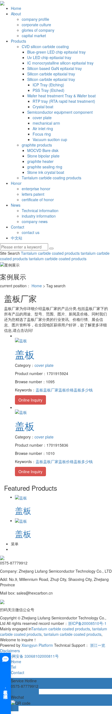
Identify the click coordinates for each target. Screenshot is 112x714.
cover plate (42, 117)
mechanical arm (46, 123)
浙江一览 (97, 645)
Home (16, 8)
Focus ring (42, 134)
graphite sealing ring (44, 166)
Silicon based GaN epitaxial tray (54, 68)
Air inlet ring (43, 128)
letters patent (33, 194)
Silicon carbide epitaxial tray (51, 74)
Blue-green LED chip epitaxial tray (56, 52)
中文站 (16, 238)
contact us (30, 232)
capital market (34, 35)
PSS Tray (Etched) (48, 90)
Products (18, 41)
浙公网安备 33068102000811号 (31, 656)
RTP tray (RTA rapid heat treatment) (64, 101)
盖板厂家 (50, 390)
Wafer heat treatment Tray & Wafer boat (61, 95)
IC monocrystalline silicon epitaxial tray (60, 63)
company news (35, 221)
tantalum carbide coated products (57, 258)
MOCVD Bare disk (42, 150)
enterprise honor (36, 188)
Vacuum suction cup (50, 139)
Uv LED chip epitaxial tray (49, 57)
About (16, 13)
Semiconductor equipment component (60, 112)
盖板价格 (66, 390)
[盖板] (21, 340)
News (15, 205)
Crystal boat (43, 106)
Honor (16, 183)
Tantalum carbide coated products (50, 253)
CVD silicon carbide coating (45, 46)
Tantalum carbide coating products (51, 177)
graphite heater (40, 161)
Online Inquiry (30, 400)
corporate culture (36, 24)
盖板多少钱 (83, 390)
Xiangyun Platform (37, 645)
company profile (35, 19)
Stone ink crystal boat (45, 172)
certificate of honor (38, 199)
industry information (39, 216)
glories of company (38, 30)
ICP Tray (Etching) (48, 84)
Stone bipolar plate (43, 156)
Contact (17, 227)
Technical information (40, 210)
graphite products (37, 145)
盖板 (25, 354)
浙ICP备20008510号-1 (87, 623)
